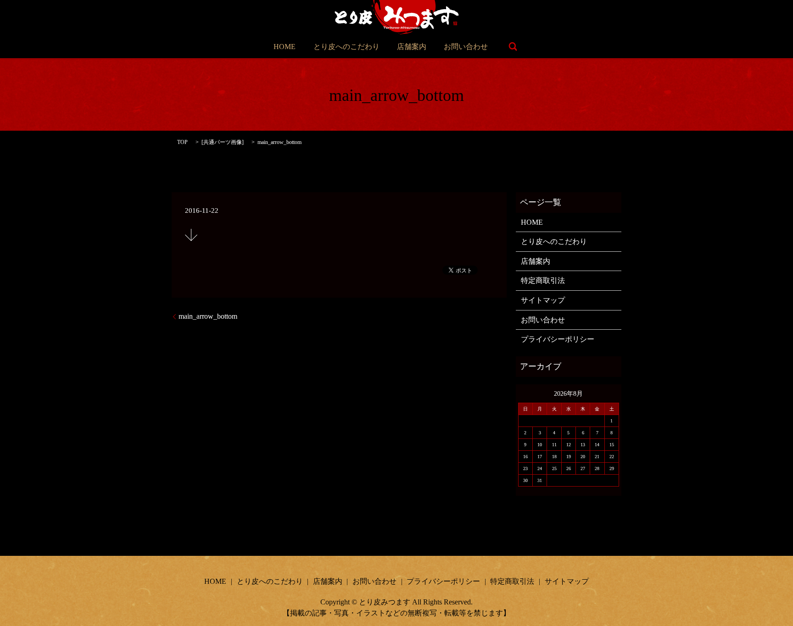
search (512, 47)
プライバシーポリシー (557, 339)
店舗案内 (411, 46)
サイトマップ (543, 300)
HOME (285, 46)
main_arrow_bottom (208, 316)
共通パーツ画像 (222, 142)
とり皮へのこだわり (346, 46)
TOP (182, 142)
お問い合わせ (466, 46)
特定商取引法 (543, 280)
